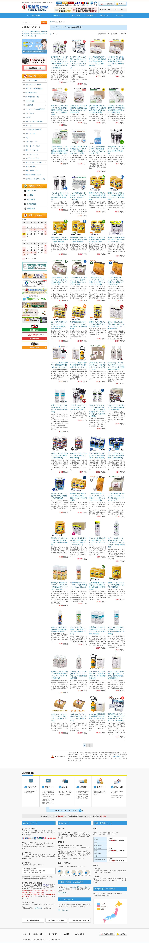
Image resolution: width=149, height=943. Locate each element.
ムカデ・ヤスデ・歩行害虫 (34, 121)
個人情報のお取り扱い (56, 920)
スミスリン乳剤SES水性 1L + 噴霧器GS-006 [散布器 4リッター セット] (78, 365)
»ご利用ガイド (38, 908)
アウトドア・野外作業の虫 (34, 88)
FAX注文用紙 (31, 204)
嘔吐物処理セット (36, 31)
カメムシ (28, 117)
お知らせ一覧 (117, 756)
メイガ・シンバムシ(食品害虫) (35, 109)
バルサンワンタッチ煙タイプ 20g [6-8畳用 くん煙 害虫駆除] (78, 455)
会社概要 (90, 15)
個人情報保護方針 (33, 920)
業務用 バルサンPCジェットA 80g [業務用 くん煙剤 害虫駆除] (97, 324)
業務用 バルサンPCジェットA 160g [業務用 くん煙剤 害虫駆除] (116, 585)
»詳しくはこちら (63, 892)
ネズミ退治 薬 (31, 36)
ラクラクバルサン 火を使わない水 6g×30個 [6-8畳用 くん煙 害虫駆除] (97, 455)
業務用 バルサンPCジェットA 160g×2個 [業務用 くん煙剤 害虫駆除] (78, 239)
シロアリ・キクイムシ (33, 158)
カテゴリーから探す (34, 15)
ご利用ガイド (55, 15)
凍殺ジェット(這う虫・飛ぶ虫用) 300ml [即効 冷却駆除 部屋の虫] (59, 629)
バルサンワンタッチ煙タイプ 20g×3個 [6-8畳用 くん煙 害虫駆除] (59, 455)
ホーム (24, 934)
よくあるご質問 (74, 15)
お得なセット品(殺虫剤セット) (35, 179)
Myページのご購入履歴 (72, 887)
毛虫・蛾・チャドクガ (33, 146)
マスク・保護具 (30, 166)
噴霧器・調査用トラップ (33, 175)
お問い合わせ (104, 15)
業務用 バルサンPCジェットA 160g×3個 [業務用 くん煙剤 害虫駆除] (59, 239)
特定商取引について (79, 920)
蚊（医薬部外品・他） (33, 97)
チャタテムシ (30, 113)
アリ (27, 138)
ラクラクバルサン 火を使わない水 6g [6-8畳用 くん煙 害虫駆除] (59, 496)
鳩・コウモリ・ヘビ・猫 (34, 162)
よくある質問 (53, 934)
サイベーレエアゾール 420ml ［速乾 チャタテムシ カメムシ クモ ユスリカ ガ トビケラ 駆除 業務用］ (116, 542)
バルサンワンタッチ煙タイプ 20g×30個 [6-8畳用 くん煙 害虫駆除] (116, 407)
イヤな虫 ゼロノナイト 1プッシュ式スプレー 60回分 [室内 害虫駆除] (78, 407)
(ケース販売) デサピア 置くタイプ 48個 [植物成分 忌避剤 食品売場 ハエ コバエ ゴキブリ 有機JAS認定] (97, 61)
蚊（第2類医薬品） (32, 92)
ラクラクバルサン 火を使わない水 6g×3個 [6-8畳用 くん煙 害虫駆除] (116, 455)
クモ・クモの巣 (30, 134)
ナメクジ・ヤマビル (32, 154)
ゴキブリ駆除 (30, 101)
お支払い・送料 (38, 934)
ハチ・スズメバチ (31, 142)
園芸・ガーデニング (32, 150)
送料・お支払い (32, 190)
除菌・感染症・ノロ (32, 170)
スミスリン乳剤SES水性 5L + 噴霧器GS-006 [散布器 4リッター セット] (97, 716)
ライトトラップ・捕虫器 (33, 84)
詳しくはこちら (63, 910)
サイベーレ (25, 31)
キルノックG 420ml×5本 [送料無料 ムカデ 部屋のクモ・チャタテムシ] (116, 239)
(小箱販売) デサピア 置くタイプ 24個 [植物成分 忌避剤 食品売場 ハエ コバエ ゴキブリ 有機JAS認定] (116, 61)
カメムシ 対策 (35, 34)
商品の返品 (31, 208)
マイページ (120, 15)
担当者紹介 (31, 199)
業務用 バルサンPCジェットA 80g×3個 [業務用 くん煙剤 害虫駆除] (97, 239)
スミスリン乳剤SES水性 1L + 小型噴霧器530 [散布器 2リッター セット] (59, 365)
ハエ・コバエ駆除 (31, 80)
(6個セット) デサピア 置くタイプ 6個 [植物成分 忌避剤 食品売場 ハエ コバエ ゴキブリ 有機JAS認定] (59, 110)
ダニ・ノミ (29, 125)
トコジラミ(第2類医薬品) (33, 129)
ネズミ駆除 (29, 105)
